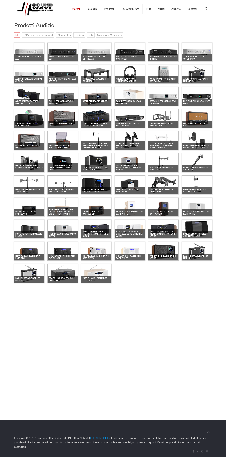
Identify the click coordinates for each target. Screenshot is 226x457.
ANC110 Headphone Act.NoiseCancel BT (126, 80)
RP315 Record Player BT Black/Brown (128, 323)
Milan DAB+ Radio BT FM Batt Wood (94, 213)
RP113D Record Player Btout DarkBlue (60, 323)
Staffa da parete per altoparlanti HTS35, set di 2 (29, 368)
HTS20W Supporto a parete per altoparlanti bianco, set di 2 (161, 145)
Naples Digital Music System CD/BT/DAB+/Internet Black (96, 234)
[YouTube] (198, 451)
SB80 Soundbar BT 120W (127, 347)
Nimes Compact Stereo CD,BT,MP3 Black (194, 235)
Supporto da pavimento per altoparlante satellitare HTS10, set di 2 (62, 366)
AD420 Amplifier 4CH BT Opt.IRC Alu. (194, 58)
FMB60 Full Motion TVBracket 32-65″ (161, 124)
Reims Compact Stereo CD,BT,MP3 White (161, 279)
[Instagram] (202, 451)
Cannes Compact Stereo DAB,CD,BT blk (27, 124)
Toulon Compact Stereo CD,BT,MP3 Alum (96, 368)
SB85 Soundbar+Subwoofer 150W (162, 344)
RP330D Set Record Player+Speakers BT (25, 345)
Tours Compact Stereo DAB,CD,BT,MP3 (128, 368)
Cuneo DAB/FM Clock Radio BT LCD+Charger (95, 124)
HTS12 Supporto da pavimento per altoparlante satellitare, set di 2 (95, 145)
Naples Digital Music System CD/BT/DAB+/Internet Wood (163, 234)
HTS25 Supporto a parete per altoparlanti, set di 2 (196, 146)
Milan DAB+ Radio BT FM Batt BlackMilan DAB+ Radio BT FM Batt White (62, 211)
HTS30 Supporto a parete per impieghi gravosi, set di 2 (29, 167)
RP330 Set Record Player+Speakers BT (193, 323)
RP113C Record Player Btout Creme (26, 323)
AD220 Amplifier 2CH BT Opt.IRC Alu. (94, 58)
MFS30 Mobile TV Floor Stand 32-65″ (161, 190)
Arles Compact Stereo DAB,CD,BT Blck (27, 102)
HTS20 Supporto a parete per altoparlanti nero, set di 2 (129, 145)
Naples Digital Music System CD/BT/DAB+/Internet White (129, 234)
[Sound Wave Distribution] (35, 8)
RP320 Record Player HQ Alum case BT (162, 323)
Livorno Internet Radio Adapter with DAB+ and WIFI (61, 167)
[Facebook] (193, 451)
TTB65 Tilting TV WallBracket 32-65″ (161, 368)
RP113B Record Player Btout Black (194, 301)
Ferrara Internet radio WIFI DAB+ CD (128, 124)
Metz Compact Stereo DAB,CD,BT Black (94, 190)
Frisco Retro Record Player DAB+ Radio (60, 146)
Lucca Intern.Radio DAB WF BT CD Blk (95, 168)
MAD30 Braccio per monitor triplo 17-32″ (61, 190)
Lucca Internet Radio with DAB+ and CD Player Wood (129, 167)
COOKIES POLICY (100, 438)
